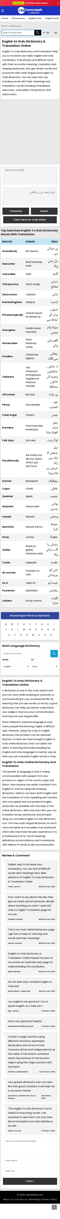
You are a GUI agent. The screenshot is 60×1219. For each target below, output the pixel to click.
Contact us (21, 1199)
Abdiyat (30, 302)
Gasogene (8, 330)
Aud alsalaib (33, 404)
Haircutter (8, 264)
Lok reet (31, 440)
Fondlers (7, 356)
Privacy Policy (49, 1199)
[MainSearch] (54, 653)
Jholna (30, 537)
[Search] (37, 32)
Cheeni (30, 415)
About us (8, 1199)
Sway (5, 537)
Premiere (8, 427)
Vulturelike (8, 274)
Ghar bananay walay (31, 343)
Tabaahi (31, 294)
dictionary (14, 77)
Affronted (8, 394)
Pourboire (8, 590)
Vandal (6, 516)
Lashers (7, 600)
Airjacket (7, 506)
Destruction (9, 294)
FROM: (5, 659)
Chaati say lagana (32, 356)
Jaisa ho (31, 583)
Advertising (34, 1199)
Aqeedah (31, 562)
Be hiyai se (32, 251)
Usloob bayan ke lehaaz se (34, 314)
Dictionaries (18, 18)
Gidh (28, 274)
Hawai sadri (32, 506)
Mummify (8, 527)
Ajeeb (29, 496)
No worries (9, 572)
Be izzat (30, 394)
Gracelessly (9, 251)
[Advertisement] (30, 132)
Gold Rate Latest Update (31, 3)
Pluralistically (10, 460)
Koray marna (34, 600)
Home (5, 18)
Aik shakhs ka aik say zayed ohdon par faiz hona (34, 460)
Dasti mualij (32, 284)
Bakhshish (32, 590)
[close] (57, 3)
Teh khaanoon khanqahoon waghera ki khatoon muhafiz (33, 377)
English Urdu (35, 18)
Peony (6, 404)
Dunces (7, 481)
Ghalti (29, 488)
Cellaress (8, 377)
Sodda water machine (33, 330)
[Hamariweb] (30, 11)
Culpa (6, 488)
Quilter (6, 550)
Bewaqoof (32, 481)
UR (55, 32)
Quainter (7, 496)
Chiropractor (10, 284)
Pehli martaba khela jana (34, 427)
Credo (6, 562)
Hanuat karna (34, 527)
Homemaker (10, 343)
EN (47, 32)
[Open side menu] (2, 10)
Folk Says (8, 440)
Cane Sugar (9, 415)
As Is (5, 583)
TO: (32, 659)
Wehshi (30, 516)
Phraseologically (12, 315)
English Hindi (52, 18)
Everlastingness (12, 302)
